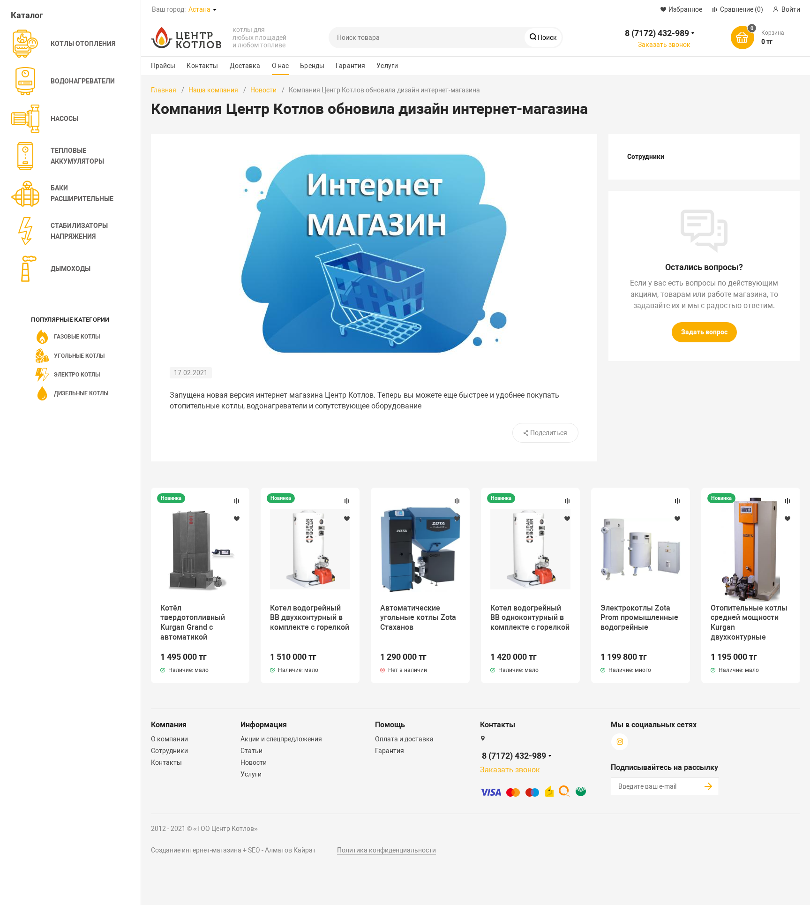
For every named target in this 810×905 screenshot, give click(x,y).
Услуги (387, 65)
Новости (263, 90)
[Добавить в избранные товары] (236, 518)
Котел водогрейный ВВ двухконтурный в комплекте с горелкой (309, 617)
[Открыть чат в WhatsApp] (242, 9)
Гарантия (350, 65)
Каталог (27, 15)
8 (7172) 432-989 (657, 33)
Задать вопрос (704, 332)
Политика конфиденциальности (386, 850)
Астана (199, 9)
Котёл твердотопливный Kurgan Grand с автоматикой (192, 622)
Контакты (202, 65)
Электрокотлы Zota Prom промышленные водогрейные (639, 617)
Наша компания (213, 90)
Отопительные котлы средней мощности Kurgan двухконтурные (749, 622)
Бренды (312, 65)
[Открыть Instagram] (268, 9)
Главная (163, 90)
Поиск (546, 37)
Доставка (245, 65)
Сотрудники (645, 156)
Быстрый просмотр (200, 549)
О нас (280, 65)
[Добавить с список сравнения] (236, 500)
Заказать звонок (664, 44)
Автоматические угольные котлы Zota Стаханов (418, 617)
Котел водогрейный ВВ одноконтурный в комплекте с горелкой (530, 617)
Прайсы (163, 65)
